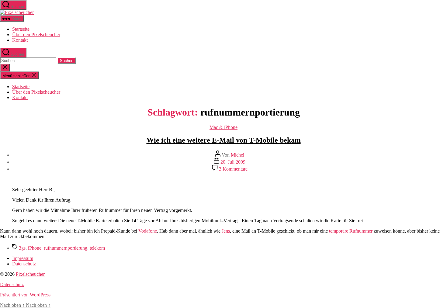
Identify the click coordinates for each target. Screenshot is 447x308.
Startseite (20, 29)
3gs (22, 248)
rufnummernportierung (65, 248)
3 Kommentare (233, 168)
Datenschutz (24, 263)
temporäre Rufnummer (350, 231)
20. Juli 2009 (232, 161)
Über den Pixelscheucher (36, 34)
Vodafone (147, 231)
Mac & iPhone (223, 127)
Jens (226, 231)
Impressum (22, 258)
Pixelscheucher (30, 274)
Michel (237, 154)
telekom (97, 248)
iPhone (34, 248)
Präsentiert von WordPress (25, 294)
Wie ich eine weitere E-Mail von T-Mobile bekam (224, 140)
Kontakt (20, 40)
